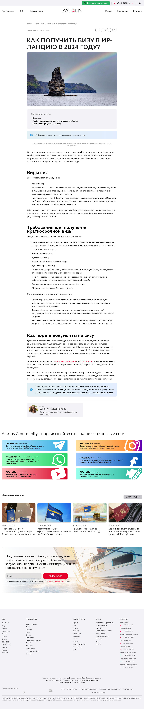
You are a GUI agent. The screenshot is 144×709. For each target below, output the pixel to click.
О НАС (98, 619)
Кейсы (98, 644)
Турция (4, 628)
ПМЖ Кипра (86, 361)
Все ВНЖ (5, 623)
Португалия (6, 631)
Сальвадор (30, 638)
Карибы (29, 643)
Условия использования (69, 689)
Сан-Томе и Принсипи (33, 640)
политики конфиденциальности (55, 581)
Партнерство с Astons (104, 631)
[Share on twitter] (114, 30)
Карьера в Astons (102, 636)
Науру (28, 632)
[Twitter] (24, 692)
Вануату (29, 630)
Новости (99, 639)
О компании (122, 11)
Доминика (29, 646)
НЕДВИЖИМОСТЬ (79, 619)
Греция (4, 637)
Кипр (3, 626)
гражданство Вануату (65, 361)
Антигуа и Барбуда (32, 651)
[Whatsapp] (4, 3)
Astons (30, 24)
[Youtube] (29, 692)
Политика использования (88, 689)
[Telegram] (9, 3)
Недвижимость (36, 11)
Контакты (137, 11)
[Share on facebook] (97, 30)
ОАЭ (74, 650)
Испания (5, 653)
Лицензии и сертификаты (105, 623)
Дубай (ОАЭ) (6, 645)
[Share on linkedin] (103, 30)
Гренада (29, 654)
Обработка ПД (128, 689)
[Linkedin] (4, 692)
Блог (37, 24)
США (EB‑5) (6, 642)
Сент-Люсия (30, 648)
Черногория (77, 647)
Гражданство (8, 11)
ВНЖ (21, 11)
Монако (4, 650)
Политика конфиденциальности (109, 689)
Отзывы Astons (101, 625)
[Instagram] (9, 692)
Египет (28, 635)
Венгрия (5, 639)
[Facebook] (14, 692)
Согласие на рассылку (98, 692)
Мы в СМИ (99, 628)
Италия (4, 634)
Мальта (4, 647)
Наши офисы (100, 633)
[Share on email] (109, 30)
